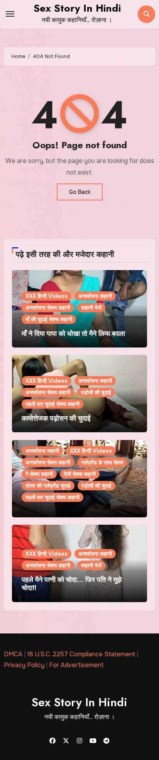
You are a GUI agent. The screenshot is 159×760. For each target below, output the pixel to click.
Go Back (79, 191)
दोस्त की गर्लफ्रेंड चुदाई (48, 485)
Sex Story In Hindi (77, 8)
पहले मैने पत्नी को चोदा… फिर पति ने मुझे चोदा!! (72, 584)
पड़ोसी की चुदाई (96, 392)
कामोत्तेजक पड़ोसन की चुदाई (56, 418)
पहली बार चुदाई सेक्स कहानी (52, 404)
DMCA (13, 654)
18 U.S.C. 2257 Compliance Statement (81, 654)
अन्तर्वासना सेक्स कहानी (47, 307)
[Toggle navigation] (10, 14)
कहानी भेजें (91, 307)
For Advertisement (76, 665)
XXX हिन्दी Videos (46, 296)
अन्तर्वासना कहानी (95, 296)
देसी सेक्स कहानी (80, 474)
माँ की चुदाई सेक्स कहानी (48, 319)
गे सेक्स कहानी (39, 474)
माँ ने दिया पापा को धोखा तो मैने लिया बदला (73, 334)
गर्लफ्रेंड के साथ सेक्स (102, 462)
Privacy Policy (24, 665)
